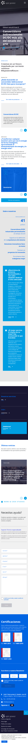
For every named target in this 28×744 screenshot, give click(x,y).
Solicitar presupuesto (14, 200)
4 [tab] (17, 128)
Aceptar (4, 741)
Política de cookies (6, 724)
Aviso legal (4, 721)
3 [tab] (15, 128)
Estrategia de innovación (8, 729)
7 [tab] (21, 193)
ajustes (13, 739)
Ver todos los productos (13, 99)
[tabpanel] (14, 38)
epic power (15, 47)
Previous (21, 130)
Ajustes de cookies (6, 726)
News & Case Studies (14, 502)
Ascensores (7, 187)
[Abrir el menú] (25, 2)
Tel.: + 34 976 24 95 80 (9, 699)
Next (25, 130)
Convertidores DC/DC (11, 114)
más (2, 399)
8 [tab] (19, 494)
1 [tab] (13, 50)
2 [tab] (15, 50)
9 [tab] (21, 494)
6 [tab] (19, 193)
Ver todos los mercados (12, 164)
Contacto (5, 428)
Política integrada (6, 719)
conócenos (4, 413)
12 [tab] (15, 496)
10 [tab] (23, 494)
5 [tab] (19, 128)
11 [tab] (26, 494)
